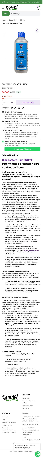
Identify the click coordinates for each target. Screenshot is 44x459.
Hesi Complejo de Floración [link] (31, 250)
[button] (3, 7)
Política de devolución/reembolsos (9, 429)
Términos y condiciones (9, 422)
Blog (3, 420)
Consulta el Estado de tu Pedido (30, 402)
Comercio (12, 20)
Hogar (4, 20)
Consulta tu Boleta (28, 406)
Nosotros (5, 417)
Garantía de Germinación (9, 432)
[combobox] (25, 13)
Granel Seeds (17, 451)
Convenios (26, 408)
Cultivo (21, 20)
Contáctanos (26, 398)
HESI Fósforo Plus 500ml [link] (17, 160)
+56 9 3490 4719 (34, 424)
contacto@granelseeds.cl (31, 440)
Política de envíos (7, 425)
